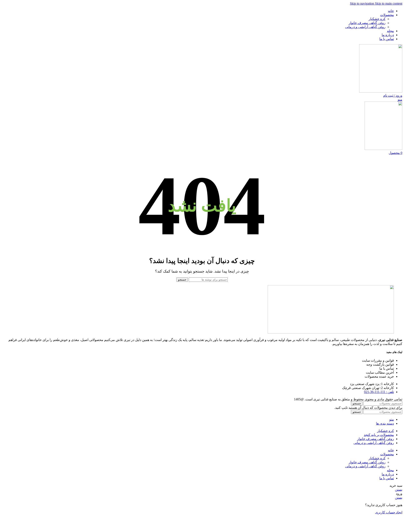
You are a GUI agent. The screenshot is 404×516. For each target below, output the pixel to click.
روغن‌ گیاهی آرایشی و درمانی (365, 27)
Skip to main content (388, 3)
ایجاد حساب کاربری (388, 512)
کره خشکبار (377, 19)
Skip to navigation (362, 3)
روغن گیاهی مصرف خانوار (367, 23)
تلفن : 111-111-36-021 (379, 392)
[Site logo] (380, 91)
